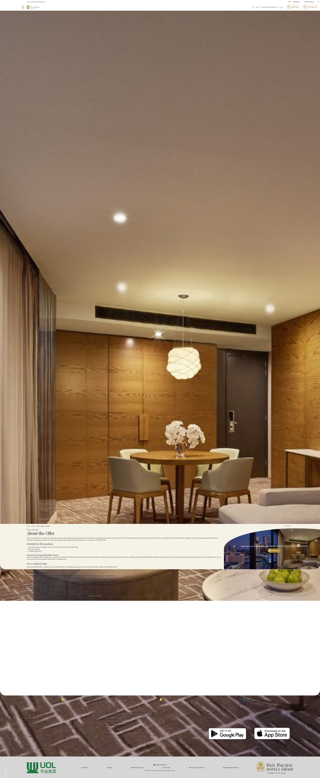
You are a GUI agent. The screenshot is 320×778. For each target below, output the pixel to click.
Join (277, 7)
